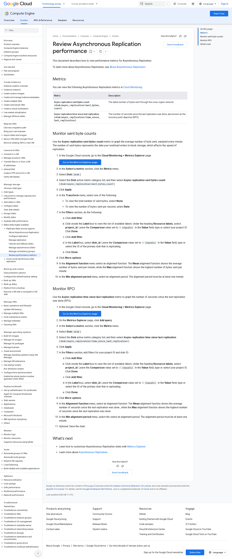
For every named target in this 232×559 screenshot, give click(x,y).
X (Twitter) (191, 524)
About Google (53, 545)
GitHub (142, 514)
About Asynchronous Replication (127, 66)
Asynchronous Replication (93, 452)
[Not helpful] (185, 36)
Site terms (78, 545)
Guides (24, 20)
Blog (188, 514)
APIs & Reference (43, 20)
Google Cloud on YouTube (198, 529)
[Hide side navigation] (38, 553)
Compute (84, 36)
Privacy (66, 545)
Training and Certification (151, 534)
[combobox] (154, 4)
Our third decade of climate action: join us (129, 545)
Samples (62, 20)
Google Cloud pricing (56, 519)
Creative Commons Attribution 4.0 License (132, 486)
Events (189, 519)
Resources (78, 20)
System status (100, 529)
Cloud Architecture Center (152, 529)
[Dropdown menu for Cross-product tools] (97, 4)
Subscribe (195, 552)
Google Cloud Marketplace (59, 524)
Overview (9, 20)
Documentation (69, 36)
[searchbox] (21, 30)
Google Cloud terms (96, 545)
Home (55, 36)
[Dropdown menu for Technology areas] (65, 4)
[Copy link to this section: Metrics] (69, 79)
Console (181, 3)
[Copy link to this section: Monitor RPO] (78, 289)
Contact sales (53, 529)
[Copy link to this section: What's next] (76, 439)
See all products (54, 514)
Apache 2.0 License (55, 489)
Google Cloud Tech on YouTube (201, 534)
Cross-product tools (82, 3)
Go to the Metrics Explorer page (80, 162)
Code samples (146, 524)
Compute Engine (22, 13)
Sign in (224, 4)
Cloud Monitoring (132, 87)
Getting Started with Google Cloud (156, 519)
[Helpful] (180, 36)
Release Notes (100, 524)
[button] (20, 56)
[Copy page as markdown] (101, 51)
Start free (219, 13)
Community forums (102, 514)
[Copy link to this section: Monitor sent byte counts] (99, 134)
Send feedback (175, 44)
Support (97, 519)
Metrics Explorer (136, 446)
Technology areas (51, 3)
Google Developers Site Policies (97, 489)
